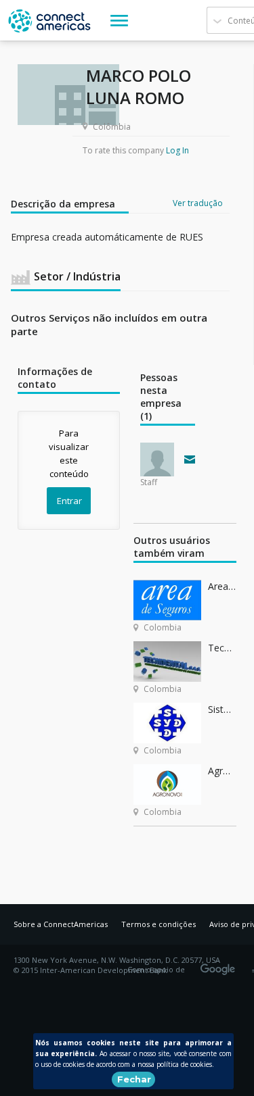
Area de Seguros (222, 586)
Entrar (69, 501)
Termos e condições (158, 924)
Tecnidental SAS (222, 647)
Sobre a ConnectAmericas (61, 924)
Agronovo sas (222, 770)
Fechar (134, 1079)
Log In (177, 150)
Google (220, 965)
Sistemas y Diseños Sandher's (222, 709)
